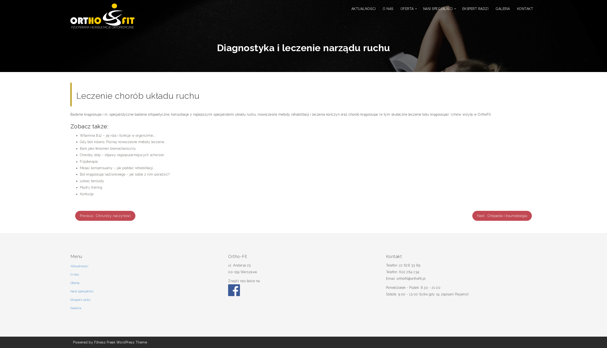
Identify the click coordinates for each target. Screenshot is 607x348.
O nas (388, 9)
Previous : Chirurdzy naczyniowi (105, 216)
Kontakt (525, 9)
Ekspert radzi (475, 9)
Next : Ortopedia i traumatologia (502, 216)
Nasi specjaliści (438, 9)
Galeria (503, 9)
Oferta (407, 9)
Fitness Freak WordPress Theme (120, 342)
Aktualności (363, 9)
